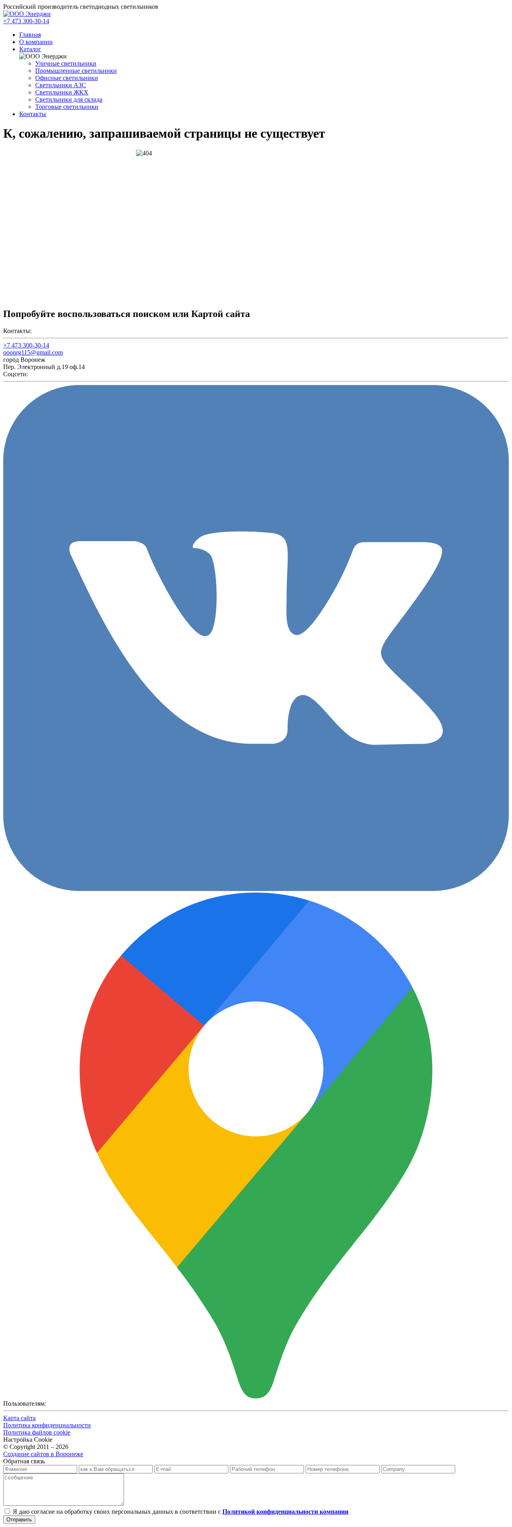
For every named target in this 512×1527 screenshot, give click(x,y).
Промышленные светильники (76, 70)
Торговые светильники (66, 106)
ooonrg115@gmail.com (33, 352)
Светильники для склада (68, 99)
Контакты (32, 113)
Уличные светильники (65, 63)
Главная (30, 34)
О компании (36, 41)
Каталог (30, 49)
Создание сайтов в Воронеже (43, 1454)
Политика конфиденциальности (47, 1425)
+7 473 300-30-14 (26, 21)
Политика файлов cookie (36, 1432)
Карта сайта (19, 1418)
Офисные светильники (66, 77)
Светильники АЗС (60, 85)
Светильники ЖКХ (61, 92)
